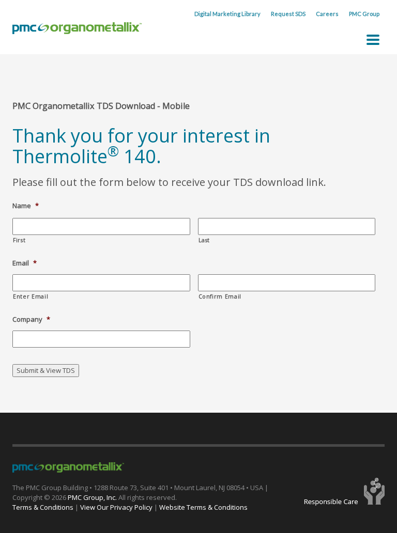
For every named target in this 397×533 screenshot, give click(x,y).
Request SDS (288, 13)
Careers (327, 13)
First (19, 240)
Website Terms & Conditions (203, 507)
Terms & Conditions (42, 507)
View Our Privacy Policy (116, 507)
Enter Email (30, 296)
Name (25, 205)
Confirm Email (220, 296)
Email (24, 263)
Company (31, 319)
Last (204, 240)
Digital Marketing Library (227, 13)
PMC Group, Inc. (93, 497)
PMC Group (364, 13)
